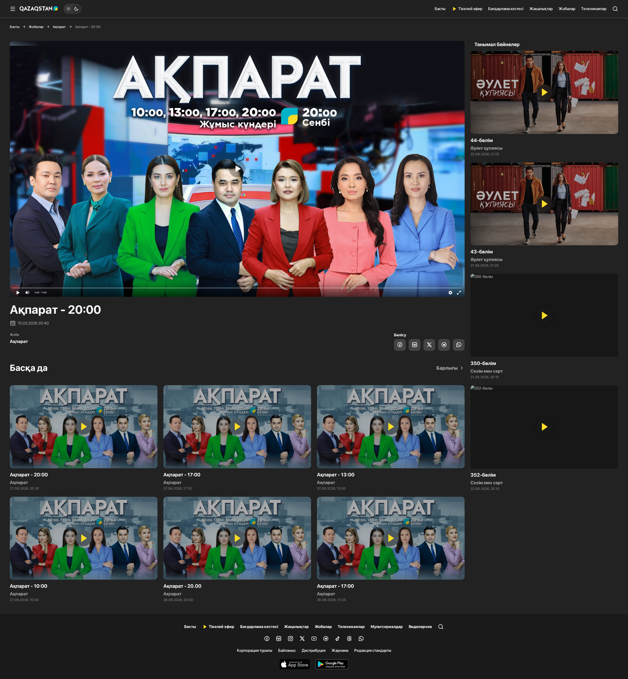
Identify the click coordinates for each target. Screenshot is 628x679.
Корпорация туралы (254, 650)
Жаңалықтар (541, 8)
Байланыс (287, 650)
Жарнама (339, 650)
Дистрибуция (314, 650)
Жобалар (567, 8)
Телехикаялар (593, 8)
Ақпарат (59, 27)
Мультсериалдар (387, 626)
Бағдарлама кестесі (505, 8)
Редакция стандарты (372, 650)
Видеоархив (420, 626)
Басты (440, 8)
